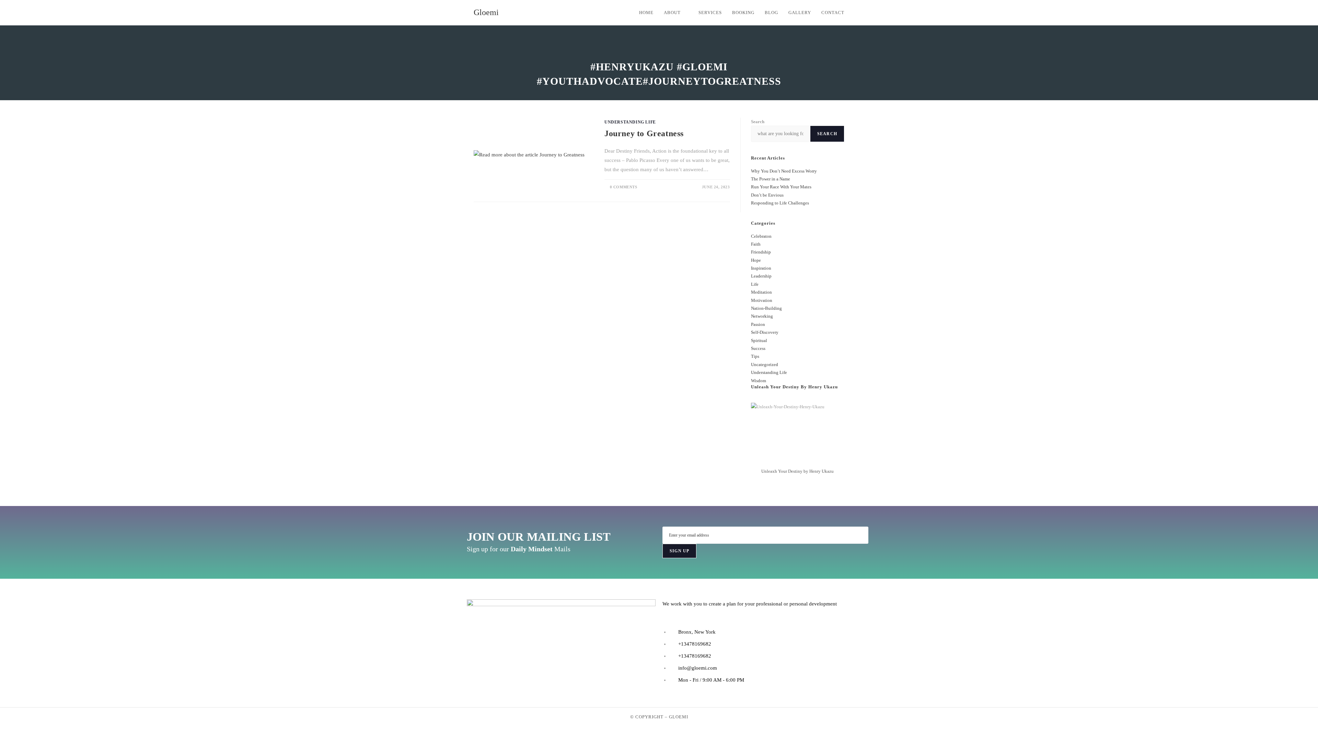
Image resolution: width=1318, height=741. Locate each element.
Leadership (761, 276)
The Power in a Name (770, 178)
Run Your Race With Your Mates (781, 186)
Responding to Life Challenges (780, 202)
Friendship (761, 252)
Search (757, 121)
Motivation (761, 300)
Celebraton (761, 236)
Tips (755, 356)
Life (755, 284)
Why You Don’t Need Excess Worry (784, 171)
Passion (758, 324)
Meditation (761, 292)
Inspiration (761, 268)
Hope (756, 260)
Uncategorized (764, 364)
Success (758, 348)
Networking (762, 316)
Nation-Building (766, 308)
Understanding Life (630, 122)
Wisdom (758, 380)
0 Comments (623, 187)
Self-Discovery (764, 332)
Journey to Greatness (644, 133)
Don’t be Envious (767, 195)
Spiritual (759, 340)
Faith (756, 244)
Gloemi (486, 12)
